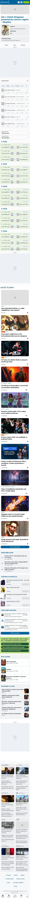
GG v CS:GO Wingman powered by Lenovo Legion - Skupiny (14, 19)
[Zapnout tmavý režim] (21, 2)
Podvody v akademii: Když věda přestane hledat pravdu (22, 788)
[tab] (6, 45)
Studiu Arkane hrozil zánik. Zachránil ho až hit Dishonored (14, 540)
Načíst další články (15, 547)
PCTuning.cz (5, 710)
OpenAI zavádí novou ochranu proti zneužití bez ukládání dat (11, 708)
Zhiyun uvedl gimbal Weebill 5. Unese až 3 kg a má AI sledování (22, 858)
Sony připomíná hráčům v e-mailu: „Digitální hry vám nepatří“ (13, 309)
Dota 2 (7, 331)
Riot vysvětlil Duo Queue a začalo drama (21, 804)
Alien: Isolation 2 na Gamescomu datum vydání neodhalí (13, 690)
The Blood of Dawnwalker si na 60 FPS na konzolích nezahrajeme (14, 386)
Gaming (2, 306)
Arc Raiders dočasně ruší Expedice (11, 713)
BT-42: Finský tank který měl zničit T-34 (7, 840)
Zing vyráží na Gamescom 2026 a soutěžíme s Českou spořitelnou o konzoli (22, 837)
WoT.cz (3, 704)
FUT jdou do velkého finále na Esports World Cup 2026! (14, 361)
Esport (6, 357)
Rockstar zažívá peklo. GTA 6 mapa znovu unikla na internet (13, 412)
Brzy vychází (5, 657)
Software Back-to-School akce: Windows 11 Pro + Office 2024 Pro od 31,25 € (22, 863)
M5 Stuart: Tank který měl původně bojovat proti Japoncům (11, 702)
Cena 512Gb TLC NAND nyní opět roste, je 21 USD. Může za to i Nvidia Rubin (7, 863)
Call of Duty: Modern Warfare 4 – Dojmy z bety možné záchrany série (7, 815)
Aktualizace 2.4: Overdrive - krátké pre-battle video (7, 836)
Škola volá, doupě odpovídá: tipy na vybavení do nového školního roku (22, 869)
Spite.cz (4, 692)
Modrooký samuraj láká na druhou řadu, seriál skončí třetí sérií (7, 777)
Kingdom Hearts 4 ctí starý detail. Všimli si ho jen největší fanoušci (13, 515)
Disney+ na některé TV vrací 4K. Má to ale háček (7, 868)
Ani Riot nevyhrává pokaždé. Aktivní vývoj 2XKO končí (6, 782)
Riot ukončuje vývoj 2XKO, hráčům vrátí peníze (21, 814)
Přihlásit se (26, 2)
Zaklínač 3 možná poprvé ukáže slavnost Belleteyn (10, 696)
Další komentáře (15, 633)
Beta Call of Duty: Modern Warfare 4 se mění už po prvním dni (21, 831)
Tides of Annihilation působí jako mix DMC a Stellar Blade (13, 490)
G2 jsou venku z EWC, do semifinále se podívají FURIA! (14, 438)
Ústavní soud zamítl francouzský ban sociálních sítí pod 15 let (7, 858)
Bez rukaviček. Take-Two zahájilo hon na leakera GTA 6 (7, 788)
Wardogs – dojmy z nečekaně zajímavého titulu (7, 809)
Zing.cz (3, 698)
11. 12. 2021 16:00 (5, 144)
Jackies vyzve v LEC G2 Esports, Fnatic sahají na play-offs (21, 809)
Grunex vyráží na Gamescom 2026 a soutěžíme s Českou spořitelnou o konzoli (13, 463)
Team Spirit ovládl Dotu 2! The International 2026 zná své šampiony (14, 335)
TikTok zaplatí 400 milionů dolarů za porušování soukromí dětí (22, 782)
